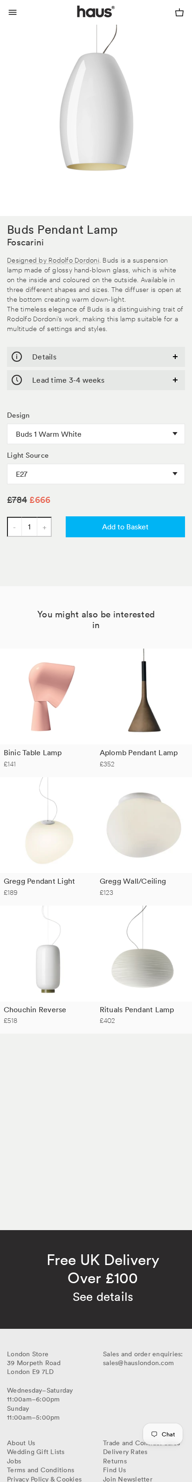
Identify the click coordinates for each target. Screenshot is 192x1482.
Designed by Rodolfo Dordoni (53, 259)
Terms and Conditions (40, 1470)
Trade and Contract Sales (141, 1443)
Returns (115, 1461)
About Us (21, 1443)
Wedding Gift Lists (36, 1452)
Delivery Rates (125, 1452)
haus (79, 22)
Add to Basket (125, 526)
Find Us (114, 1470)
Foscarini (25, 242)
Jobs (14, 1461)
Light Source (27, 455)
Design (18, 415)
